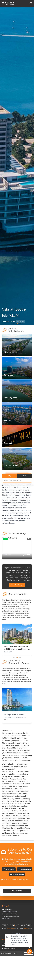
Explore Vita (20, 321)
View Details (17, 706)
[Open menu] (31, 3)
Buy (9, 476)
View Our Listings (17, 585)
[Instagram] (13, 933)
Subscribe (18, 891)
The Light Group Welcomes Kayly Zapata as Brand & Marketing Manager (15, 647)
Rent (24, 476)
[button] (13, 323)
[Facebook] (20, 933)
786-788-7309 (6, 918)
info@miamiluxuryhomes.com (10, 916)
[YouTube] (17, 933)
